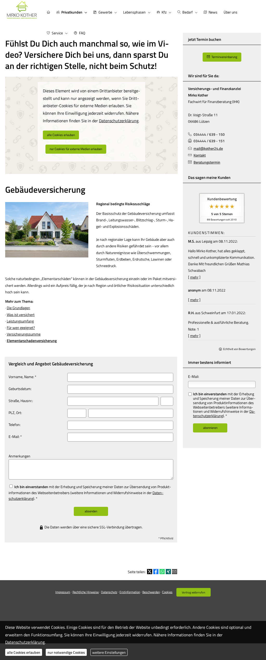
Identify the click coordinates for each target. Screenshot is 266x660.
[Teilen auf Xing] (168, 571)
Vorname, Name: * (22, 376)
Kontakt (200, 155)
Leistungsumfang (20, 321)
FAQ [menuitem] (82, 33)
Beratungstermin (207, 162)
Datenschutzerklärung (25, 642)
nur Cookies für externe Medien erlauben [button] (76, 148)
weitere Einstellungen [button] (109, 652)
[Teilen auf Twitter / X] (149, 571)
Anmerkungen (19, 456)
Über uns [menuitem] (230, 12)
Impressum (62, 592)
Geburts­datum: (20, 388)
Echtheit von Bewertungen (239, 349)
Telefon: (15, 424)
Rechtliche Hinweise (85, 592)
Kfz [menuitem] (164, 12)
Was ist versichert (21, 314)
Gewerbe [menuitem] (105, 12)
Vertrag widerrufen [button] (193, 592)
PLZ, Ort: (15, 412)
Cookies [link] (167, 592)
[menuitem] (48, 12)
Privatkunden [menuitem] (71, 12)
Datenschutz (109, 592)
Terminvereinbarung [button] (224, 56)
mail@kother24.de (208, 148)
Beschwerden (151, 592)
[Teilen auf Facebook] (155, 571)
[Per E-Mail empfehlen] (174, 571)
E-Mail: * (15, 436)
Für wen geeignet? (21, 327)
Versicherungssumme (24, 334)
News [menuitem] (213, 12)
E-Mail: (193, 376)
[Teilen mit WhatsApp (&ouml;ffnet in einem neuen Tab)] (162, 571)
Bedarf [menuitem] (187, 12)
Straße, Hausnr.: (21, 400)
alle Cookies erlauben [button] (61, 134)
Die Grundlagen (18, 307)
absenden (91, 511)
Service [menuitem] (57, 33)
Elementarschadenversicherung (32, 340)
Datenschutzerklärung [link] (118, 121)
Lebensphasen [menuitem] (134, 12)
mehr (194, 277)
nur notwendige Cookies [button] (66, 652)
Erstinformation (129, 592)
